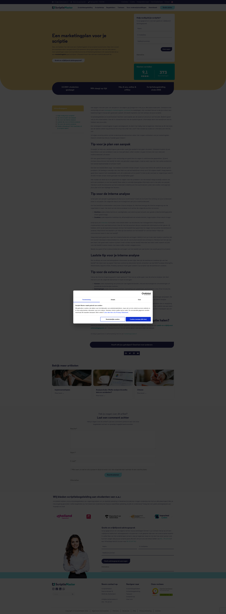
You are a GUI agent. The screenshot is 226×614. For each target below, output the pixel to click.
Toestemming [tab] (86, 299)
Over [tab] (139, 299)
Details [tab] (113, 299)
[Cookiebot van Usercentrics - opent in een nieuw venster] (143, 294)
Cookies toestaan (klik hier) (138, 319)
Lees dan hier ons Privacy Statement (116, 312)
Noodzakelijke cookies (113, 319)
